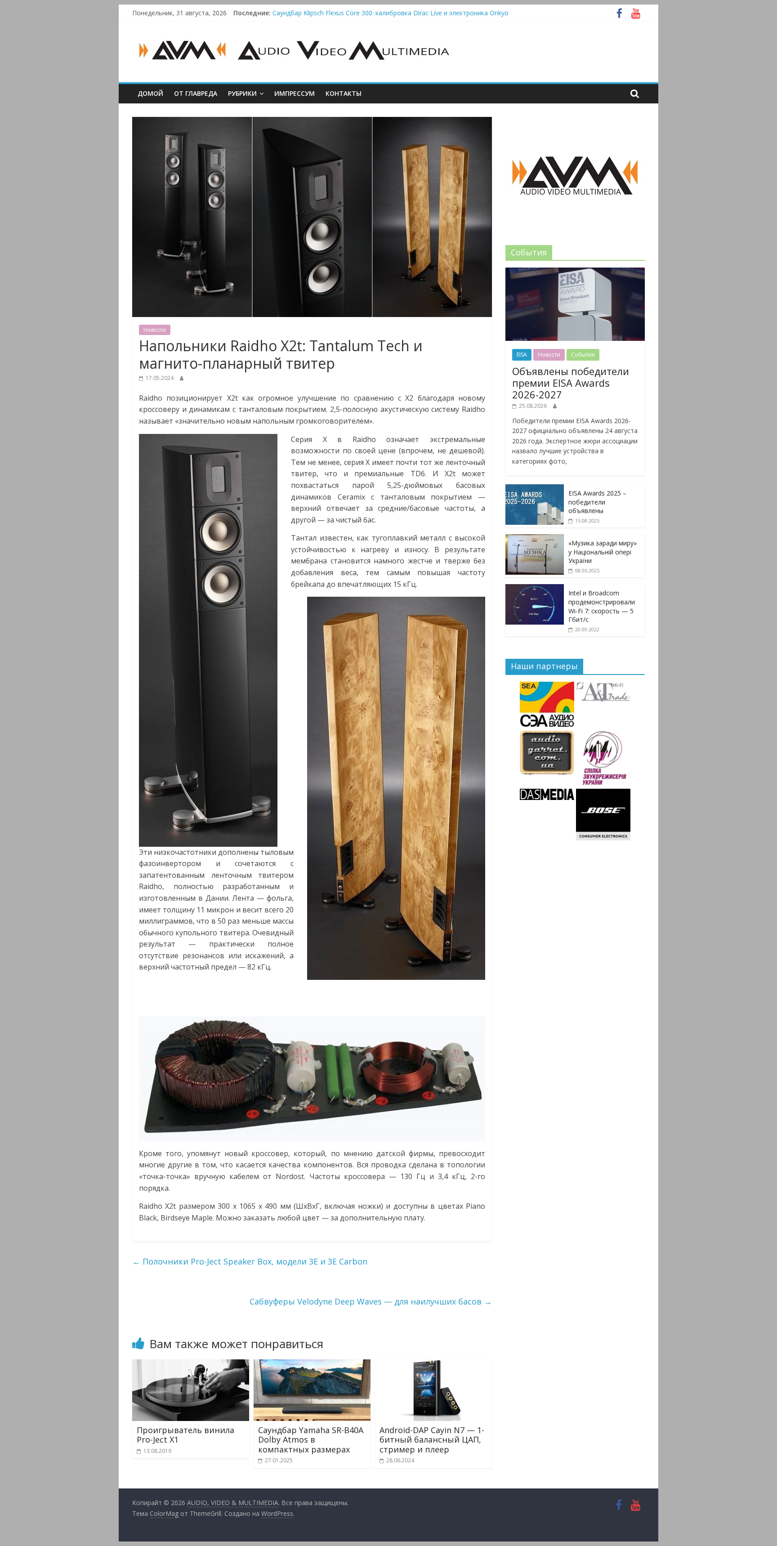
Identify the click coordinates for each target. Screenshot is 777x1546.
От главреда (195, 93)
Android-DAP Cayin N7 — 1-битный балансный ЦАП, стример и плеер (432, 1440)
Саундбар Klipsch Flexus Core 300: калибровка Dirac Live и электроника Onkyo (390, 13)
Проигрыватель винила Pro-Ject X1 (185, 1435)
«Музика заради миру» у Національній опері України (602, 552)
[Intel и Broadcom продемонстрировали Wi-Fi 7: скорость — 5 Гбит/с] (534, 589)
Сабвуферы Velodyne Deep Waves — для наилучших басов (371, 1301)
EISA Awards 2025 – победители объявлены (597, 502)
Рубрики (242, 93)
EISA (522, 354)
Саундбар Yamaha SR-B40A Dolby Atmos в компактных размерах (310, 1440)
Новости (154, 330)
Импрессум (294, 93)
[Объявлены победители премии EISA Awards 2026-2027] (575, 272)
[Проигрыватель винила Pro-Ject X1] (190, 1365)
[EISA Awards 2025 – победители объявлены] (534, 489)
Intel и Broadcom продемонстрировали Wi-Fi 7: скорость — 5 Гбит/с (601, 606)
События (583, 354)
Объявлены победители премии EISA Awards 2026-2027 (570, 383)
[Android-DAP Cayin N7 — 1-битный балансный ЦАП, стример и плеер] (433, 1365)
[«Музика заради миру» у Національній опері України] (534, 539)
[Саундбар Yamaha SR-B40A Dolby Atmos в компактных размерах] (312, 1365)
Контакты (344, 93)
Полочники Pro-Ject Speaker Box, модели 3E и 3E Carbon (249, 1261)
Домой (150, 93)
